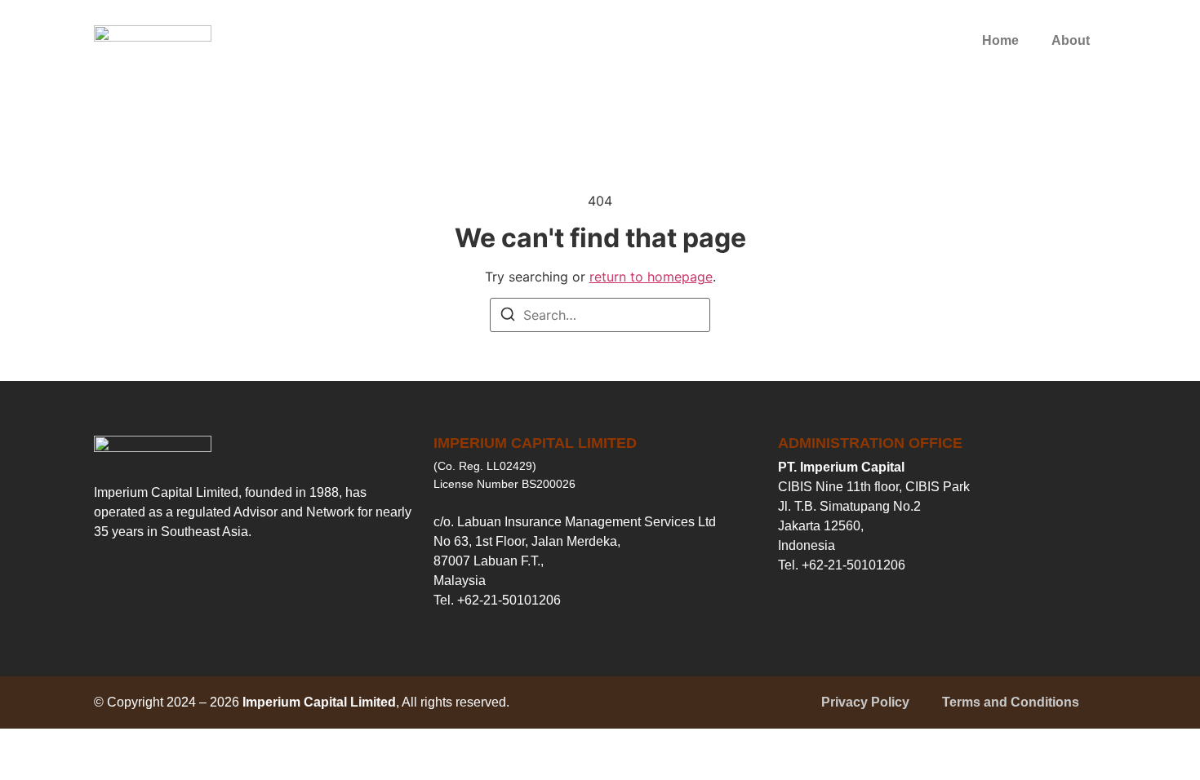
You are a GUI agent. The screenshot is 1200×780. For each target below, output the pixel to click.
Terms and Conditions (1010, 702)
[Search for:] (600, 315)
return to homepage (651, 276)
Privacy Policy (865, 702)
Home (1000, 40)
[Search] (508, 316)
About (1070, 40)
